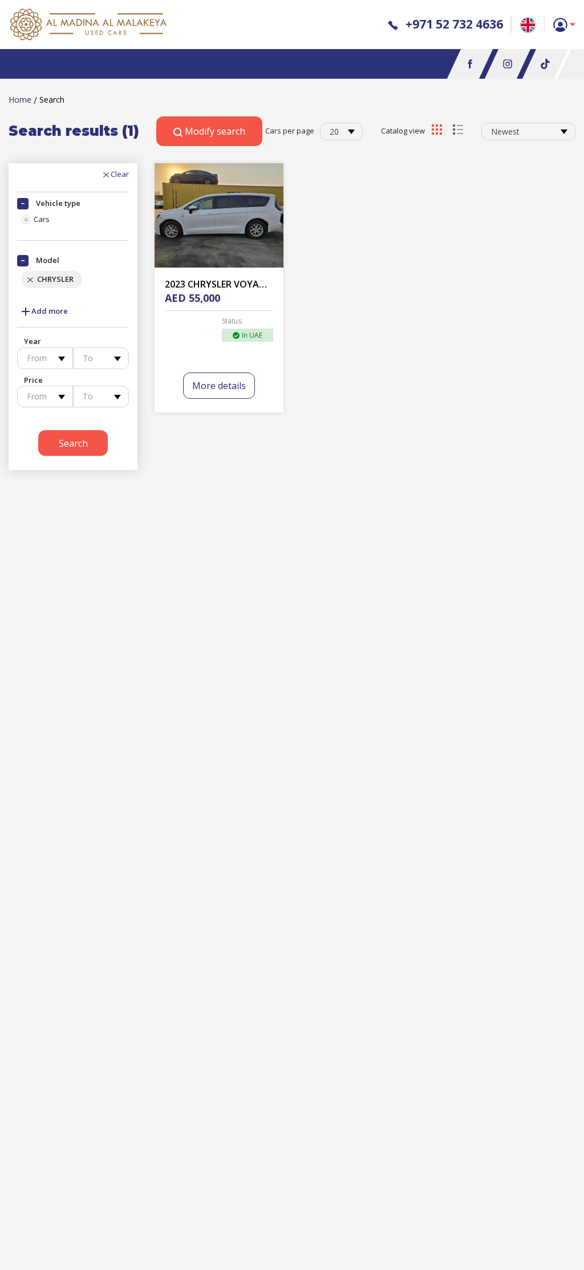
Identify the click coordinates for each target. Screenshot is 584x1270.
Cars (42, 219)
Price (33, 380)
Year (32, 341)
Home (20, 99)
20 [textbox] (334, 131)
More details (219, 385)
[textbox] (45, 358)
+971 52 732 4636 (452, 24)
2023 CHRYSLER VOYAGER (220, 284)
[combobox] (341, 131)
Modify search (213, 131)
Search (73, 443)
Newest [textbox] (505, 131)
